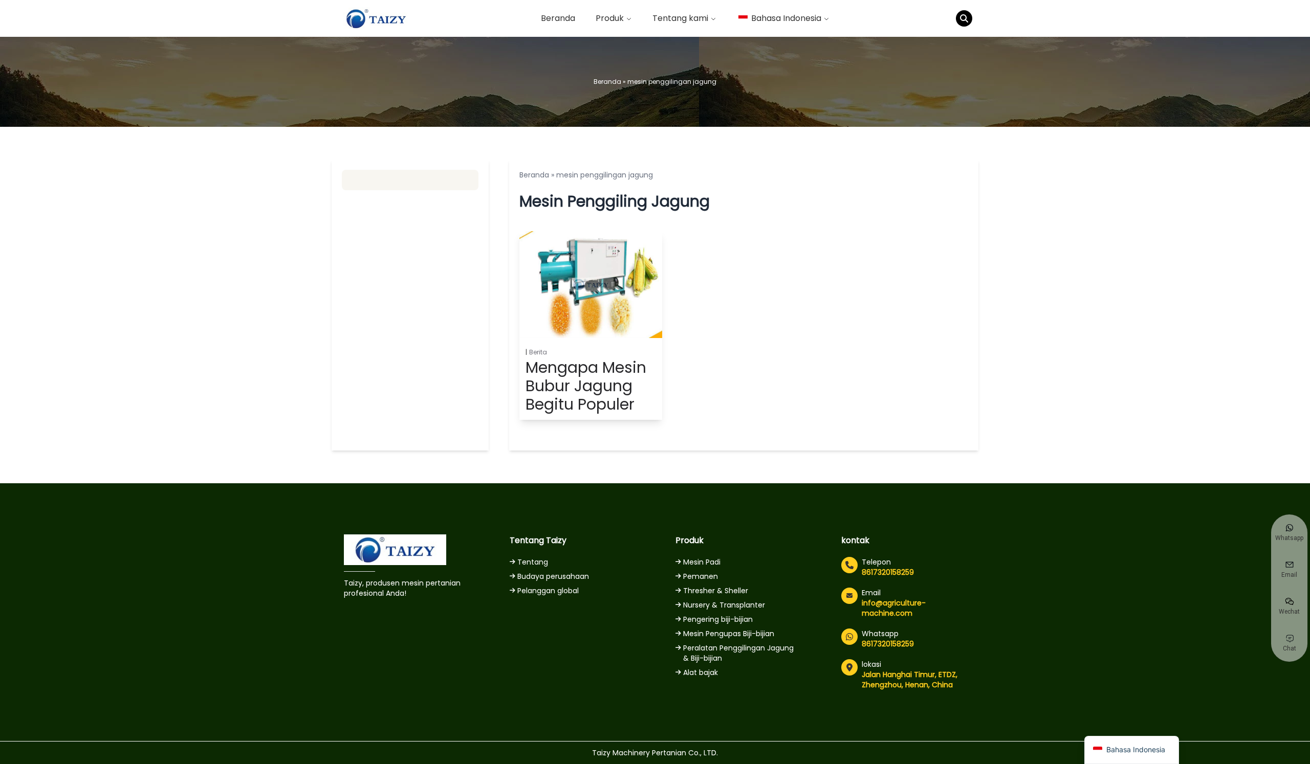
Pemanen (700, 576)
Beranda (558, 18)
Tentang (532, 562)
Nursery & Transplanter (724, 605)
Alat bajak (700, 672)
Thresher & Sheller (715, 591)
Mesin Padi (701, 562)
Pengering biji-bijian (718, 619)
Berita (538, 352)
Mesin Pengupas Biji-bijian (728, 633)
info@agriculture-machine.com (894, 608)
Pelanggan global (548, 591)
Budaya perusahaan (553, 576)
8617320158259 (888, 572)
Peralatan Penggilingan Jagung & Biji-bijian (738, 653)
